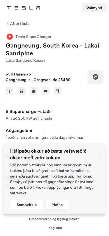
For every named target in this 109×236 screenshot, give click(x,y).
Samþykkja (26, 204)
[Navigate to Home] (23, 7)
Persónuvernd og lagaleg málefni (54, 219)
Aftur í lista (19, 23)
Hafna (57, 204)
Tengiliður (54, 228)
